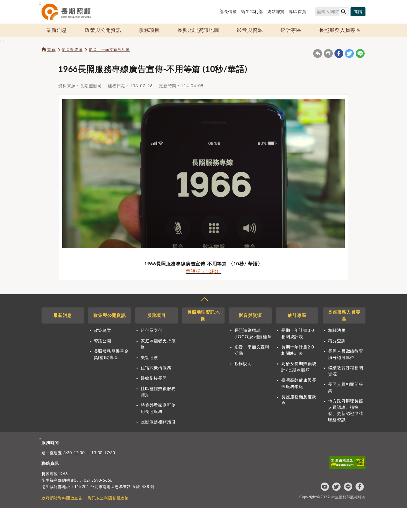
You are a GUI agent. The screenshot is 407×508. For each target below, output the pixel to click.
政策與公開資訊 (103, 30)
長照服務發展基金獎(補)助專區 (111, 354)
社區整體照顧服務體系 (158, 392)
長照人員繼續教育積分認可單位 (345, 354)
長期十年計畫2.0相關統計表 (297, 350)
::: (39, 3)
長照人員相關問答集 (345, 388)
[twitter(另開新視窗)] (349, 53)
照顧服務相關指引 (158, 422)
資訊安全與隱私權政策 (108, 498)
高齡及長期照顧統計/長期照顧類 (298, 367)
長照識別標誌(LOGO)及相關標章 (253, 334)
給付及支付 (152, 331)
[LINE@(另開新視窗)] (348, 487)
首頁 (51, 50)
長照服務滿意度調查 (298, 400)
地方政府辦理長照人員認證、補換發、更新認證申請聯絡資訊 (345, 410)
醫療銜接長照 (154, 378)
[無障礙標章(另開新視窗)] (347, 462)
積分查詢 (337, 341)
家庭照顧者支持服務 (158, 344)
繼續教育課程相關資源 (345, 371)
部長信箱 (228, 12)
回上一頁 (317, 53)
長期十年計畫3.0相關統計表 (297, 334)
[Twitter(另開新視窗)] (336, 487)
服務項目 (149, 30)
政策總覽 (102, 331)
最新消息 (56, 30)
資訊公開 (102, 341)
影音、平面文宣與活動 (109, 50)
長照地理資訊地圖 (198, 30)
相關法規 (337, 331)
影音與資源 (250, 30)
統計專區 (290, 30)
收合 (204, 300)
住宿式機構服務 (156, 368)
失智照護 (149, 358)
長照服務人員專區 (340, 30)
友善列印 (328, 53)
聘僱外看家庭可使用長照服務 (158, 408)
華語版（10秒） (203, 271)
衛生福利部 (252, 12)
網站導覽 (276, 12)
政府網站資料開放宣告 (62, 498)
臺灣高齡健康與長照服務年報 (298, 383)
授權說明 (243, 364)
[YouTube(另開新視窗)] (325, 487)
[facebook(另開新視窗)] (338, 53)
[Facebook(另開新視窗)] (360, 487)
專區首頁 (297, 12)
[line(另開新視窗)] (360, 53)
